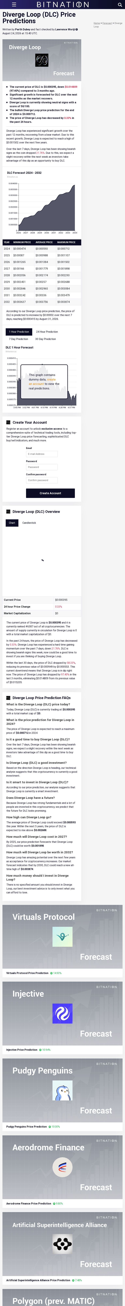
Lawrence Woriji (65, 29)
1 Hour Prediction (19, 331)
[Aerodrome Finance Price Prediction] (62, 1167)
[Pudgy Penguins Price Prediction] (62, 1090)
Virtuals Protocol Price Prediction (27, 973)
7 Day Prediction (18, 339)
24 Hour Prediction (47, 331)
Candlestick (29, 522)
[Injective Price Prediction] (62, 1013)
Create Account (50, 493)
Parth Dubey (22, 29)
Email (29, 448)
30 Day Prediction (45, 339)
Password (31, 461)
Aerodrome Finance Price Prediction (28, 1203)
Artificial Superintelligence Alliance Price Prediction (38, 1280)
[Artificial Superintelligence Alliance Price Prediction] (62, 1243)
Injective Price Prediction (21, 1049)
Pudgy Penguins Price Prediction (26, 1126)
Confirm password (36, 474)
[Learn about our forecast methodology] (77, 29)
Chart (12, 522)
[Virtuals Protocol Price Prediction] (62, 936)
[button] (120, 5)
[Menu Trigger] (14, 4)
